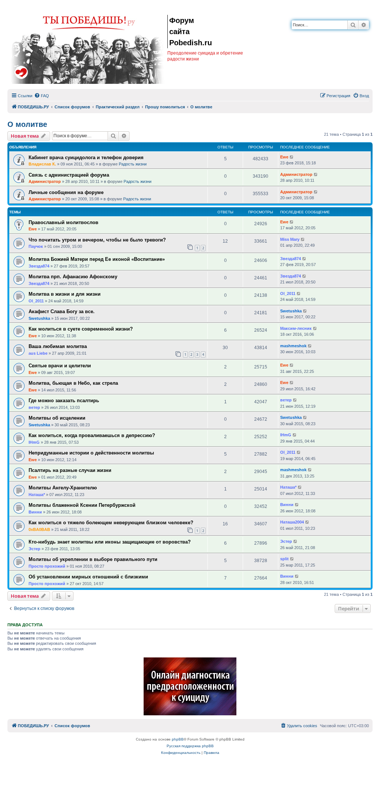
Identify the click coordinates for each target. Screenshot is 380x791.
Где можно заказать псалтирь (64, 400)
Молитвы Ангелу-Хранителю (63, 487)
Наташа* (37, 494)
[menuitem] (41, 95)
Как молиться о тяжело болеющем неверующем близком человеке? (111, 522)
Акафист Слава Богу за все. (62, 311)
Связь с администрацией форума (69, 175)
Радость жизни (133, 164)
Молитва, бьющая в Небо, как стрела (73, 383)
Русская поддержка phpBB (190, 746)
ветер (34, 407)
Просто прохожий (47, 566)
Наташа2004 (292, 522)
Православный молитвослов (63, 222)
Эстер (34, 549)
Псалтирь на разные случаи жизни (70, 470)
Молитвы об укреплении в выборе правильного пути (93, 559)
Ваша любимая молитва (58, 346)
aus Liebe (38, 353)
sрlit (284, 559)
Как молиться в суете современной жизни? (81, 329)
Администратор (45, 181)
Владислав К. (42, 164)
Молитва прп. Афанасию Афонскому (73, 276)
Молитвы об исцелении (57, 418)
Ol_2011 (36, 301)
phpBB (178, 739)
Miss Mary (289, 239)
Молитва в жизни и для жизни (65, 294)
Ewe (284, 157)
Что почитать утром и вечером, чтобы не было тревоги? (97, 240)
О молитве (27, 124)
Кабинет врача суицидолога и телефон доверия (86, 157)
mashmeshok (293, 346)
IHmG (34, 442)
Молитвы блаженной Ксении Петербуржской (82, 505)
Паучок (36, 246)
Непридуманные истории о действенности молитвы (91, 453)
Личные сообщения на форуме (66, 192)
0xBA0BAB (39, 529)
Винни (35, 512)
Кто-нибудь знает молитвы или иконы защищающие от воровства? (110, 542)
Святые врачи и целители (60, 365)
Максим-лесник (296, 328)
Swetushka (39, 318)
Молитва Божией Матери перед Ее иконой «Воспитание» (97, 259)
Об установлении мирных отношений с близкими (88, 577)
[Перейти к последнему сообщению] (291, 157)
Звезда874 (39, 266)
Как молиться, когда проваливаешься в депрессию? (92, 435)
